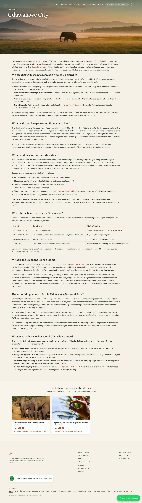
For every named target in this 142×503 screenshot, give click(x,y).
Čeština (22, 491)
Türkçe (126, 491)
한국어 (75, 491)
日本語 (69, 491)
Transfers (63, 4)
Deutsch (35, 491)
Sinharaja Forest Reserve (70, 105)
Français (53, 491)
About (100, 4)
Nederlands (82, 491)
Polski (89, 491)
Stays (55, 4)
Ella (66, 99)
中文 (131, 491)
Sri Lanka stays (83, 455)
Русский (103, 491)
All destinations (83, 452)
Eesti (47, 491)
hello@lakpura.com (126, 452)
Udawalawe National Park (42, 67)
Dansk (28, 491)
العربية (16, 491)
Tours (84, 4)
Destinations (74, 4)
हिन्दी (58, 491)
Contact (81, 465)
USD (134, 4)
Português (96, 491)
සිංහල (109, 491)
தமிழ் (120, 491)
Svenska (115, 491)
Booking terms (83, 468)
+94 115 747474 (124, 455)
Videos (80, 459)
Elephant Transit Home (76, 264)
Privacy (80, 471)
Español (41, 491)
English (11, 491)
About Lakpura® (84, 462)
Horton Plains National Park (70, 367)
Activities (92, 4)
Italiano (63, 491)
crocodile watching (67, 191)
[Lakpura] (6, 4)
